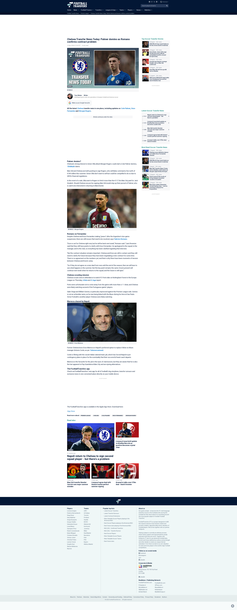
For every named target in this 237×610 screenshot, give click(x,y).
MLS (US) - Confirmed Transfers (113, 528)
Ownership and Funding (115, 597)
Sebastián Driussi (72, 524)
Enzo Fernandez (118, 415)
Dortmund (87, 526)
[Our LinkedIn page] (156, 2)
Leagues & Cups (111, 10)
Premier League (85, 13)
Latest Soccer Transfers (111, 511)
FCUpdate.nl (142, 585)
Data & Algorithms (95, 597)
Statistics (148, 10)
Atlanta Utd (87, 524)
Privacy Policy (149, 597)
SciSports (141, 529)
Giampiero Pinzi (71, 528)
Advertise (86, 597)
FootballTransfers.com (145, 582)
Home (69, 10)
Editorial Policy (128, 597)
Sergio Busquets (72, 519)
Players (130, 10)
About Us (73, 597)
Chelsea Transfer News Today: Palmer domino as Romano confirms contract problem (112, 13)
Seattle (86, 519)
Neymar (69, 548)
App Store (71, 411)
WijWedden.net (143, 589)
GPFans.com (158, 585)
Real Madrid (87, 533)
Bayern (86, 542)
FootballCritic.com (160, 583)
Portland (86, 517)
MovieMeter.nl (143, 587)
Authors (164, 597)
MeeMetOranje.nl (160, 592)
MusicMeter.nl (159, 587)
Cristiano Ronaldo (72, 535)
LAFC (85, 511)
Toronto (86, 515)
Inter (85, 537)
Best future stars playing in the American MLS (117, 525)
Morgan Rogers (85, 111)
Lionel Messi (71, 526)
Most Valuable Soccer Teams (112, 538)
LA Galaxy (87, 513)
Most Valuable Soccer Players (113, 536)
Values (138, 10)
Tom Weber (78, 95)
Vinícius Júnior (71, 537)
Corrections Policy (138, 597)
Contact (104, 597)
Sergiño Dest (71, 544)
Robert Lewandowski (73, 531)
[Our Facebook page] (149, 2)
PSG (85, 540)
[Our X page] (154, 2)
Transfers (98, 10)
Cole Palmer (125, 108)
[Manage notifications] (232, 605)
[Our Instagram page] (151, 2)
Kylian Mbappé (71, 533)
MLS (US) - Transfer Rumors (112, 531)
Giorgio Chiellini (71, 522)
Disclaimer (158, 597)
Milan (85, 531)
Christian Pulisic (71, 540)
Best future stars (109, 541)
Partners (79, 597)
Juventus (86, 528)
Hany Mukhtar (71, 517)
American (165, 2)
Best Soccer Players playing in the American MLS (118, 523)
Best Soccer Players (110, 533)
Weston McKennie (72, 546)
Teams (122, 10)
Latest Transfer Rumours (111, 513)
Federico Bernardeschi (73, 513)
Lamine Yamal (71, 542)
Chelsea (80, 108)
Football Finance (86, 10)
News (75, 10)
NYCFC (86, 522)
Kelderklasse (158, 589)
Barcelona (87, 535)
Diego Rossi (70, 515)
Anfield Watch (143, 592)
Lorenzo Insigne (71, 511)
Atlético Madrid (88, 544)
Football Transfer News (73, 13)
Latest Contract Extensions (112, 516)
